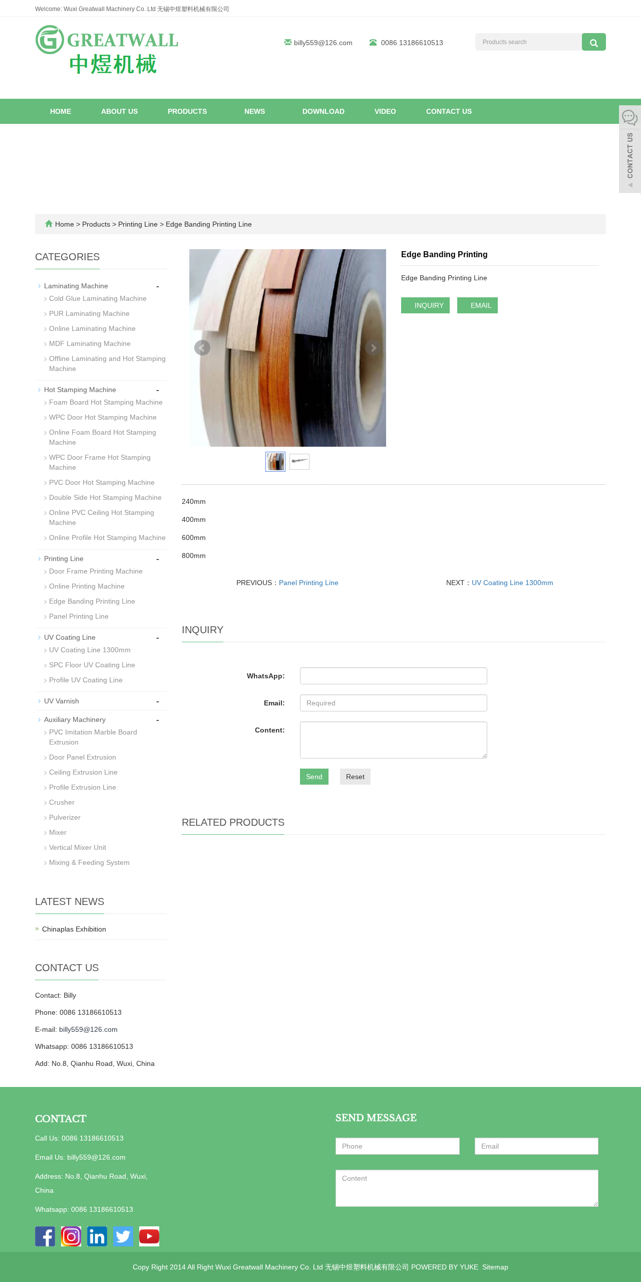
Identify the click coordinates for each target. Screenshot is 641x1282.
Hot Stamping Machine (80, 390)
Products (188, 111)
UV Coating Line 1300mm (512, 583)
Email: (274, 703)
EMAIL (480, 305)
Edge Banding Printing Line (208, 224)
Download (323, 111)
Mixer (58, 832)
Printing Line (138, 224)
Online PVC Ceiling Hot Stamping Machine (101, 517)
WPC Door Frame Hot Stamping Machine (100, 462)
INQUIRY (428, 305)
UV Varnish (61, 701)
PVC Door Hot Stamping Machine (102, 482)
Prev (202, 348)
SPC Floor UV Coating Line (92, 665)
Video (385, 111)
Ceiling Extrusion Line (83, 772)
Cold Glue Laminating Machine (98, 298)
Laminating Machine (76, 286)
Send (314, 777)
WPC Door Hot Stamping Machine (103, 417)
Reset (355, 777)
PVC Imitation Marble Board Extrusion (93, 737)
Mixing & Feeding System (89, 862)
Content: (270, 730)
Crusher (62, 802)
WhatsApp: (266, 676)
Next (373, 348)
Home (60, 111)
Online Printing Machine (87, 586)
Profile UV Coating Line (86, 680)
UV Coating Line (70, 637)
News (255, 111)
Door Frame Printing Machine (96, 571)
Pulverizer (65, 817)
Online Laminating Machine (92, 328)
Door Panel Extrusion (82, 757)
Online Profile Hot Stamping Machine (107, 537)
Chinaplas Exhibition (74, 929)
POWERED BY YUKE (445, 1267)
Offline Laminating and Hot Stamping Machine (107, 363)
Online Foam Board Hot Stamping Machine (102, 437)
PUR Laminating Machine (89, 313)
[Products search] (594, 42)
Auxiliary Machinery (75, 719)
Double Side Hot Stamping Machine (105, 497)
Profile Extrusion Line (82, 787)
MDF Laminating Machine (90, 343)
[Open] (630, 150)
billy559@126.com (323, 43)
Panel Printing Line (309, 583)
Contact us (449, 111)
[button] (211, 111)
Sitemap (495, 1267)
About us (119, 111)
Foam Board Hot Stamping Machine (106, 402)
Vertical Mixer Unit (77, 847)
